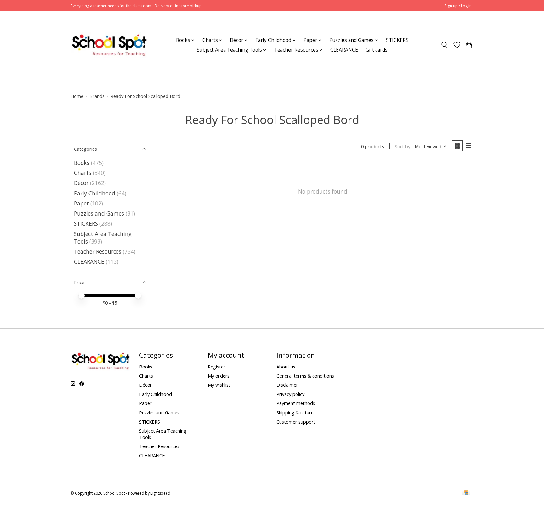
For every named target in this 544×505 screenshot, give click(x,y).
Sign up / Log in (458, 5)
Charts (82, 173)
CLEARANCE (344, 50)
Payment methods (295, 403)
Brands (97, 96)
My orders (219, 376)
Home (77, 96)
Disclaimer (287, 385)
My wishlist (219, 385)
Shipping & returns (296, 412)
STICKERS (397, 40)
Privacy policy (290, 394)
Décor (81, 183)
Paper (81, 203)
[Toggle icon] (444, 45)
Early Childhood (94, 193)
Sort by (402, 146)
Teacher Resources (97, 251)
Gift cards (377, 50)
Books (81, 162)
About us (285, 366)
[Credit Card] (466, 493)
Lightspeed (160, 493)
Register (216, 366)
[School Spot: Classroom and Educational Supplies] (109, 45)
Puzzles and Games (99, 213)
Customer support (295, 421)
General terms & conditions (305, 376)
